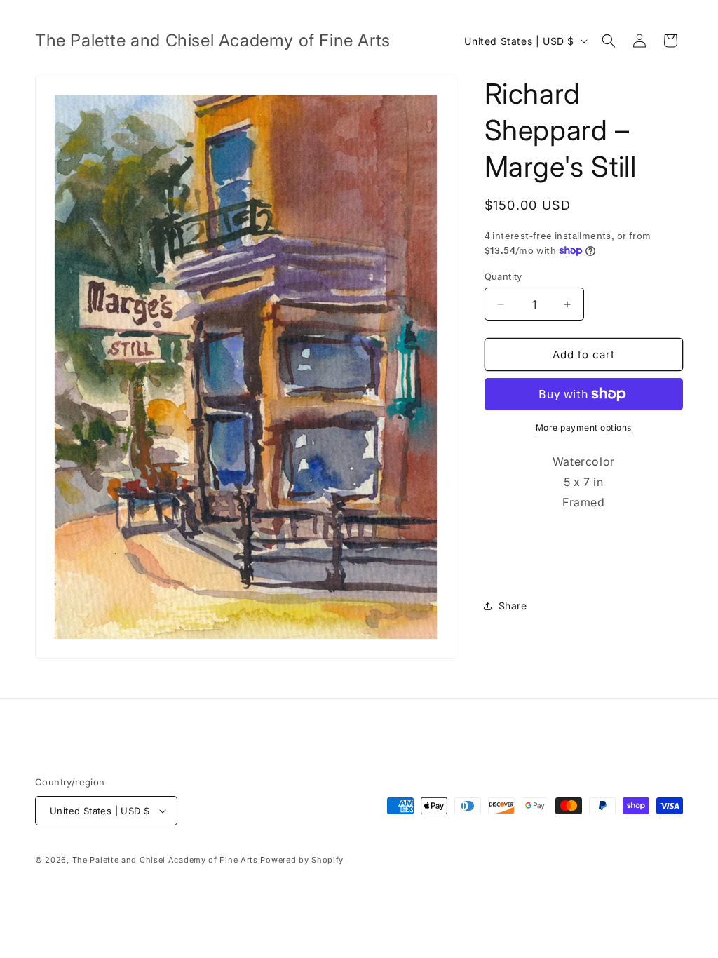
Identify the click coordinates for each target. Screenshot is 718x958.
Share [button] (513, 606)
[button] (608, 40)
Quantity (503, 276)
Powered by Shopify (302, 860)
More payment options (584, 427)
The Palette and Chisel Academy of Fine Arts (165, 860)
